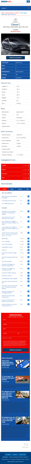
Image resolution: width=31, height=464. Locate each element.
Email (4, 328)
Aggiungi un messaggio (7, 337)
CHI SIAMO (8, 454)
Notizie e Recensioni (7, 358)
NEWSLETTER (22, 454)
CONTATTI (15, 454)
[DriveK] (26, 445)
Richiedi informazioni (15, 31)
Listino (2, 13)
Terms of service (25, 447)
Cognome (5, 324)
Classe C (17, 13)
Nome (4, 319)
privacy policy (22, 341)
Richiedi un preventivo (15, 57)
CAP (18, 333)
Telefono (5, 333)
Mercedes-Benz (10, 13)
